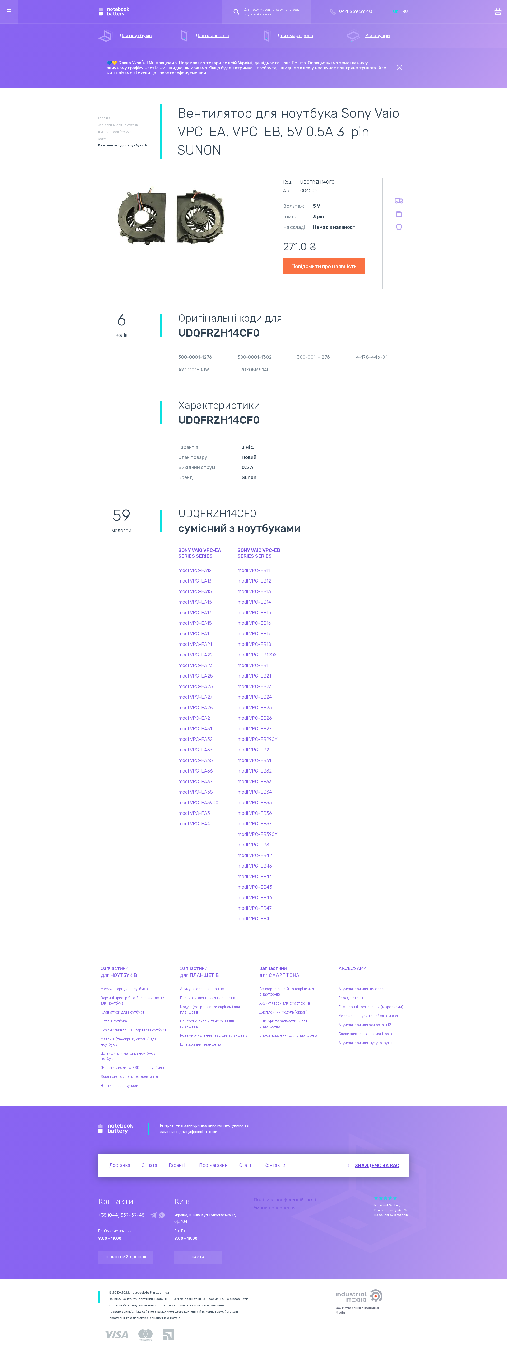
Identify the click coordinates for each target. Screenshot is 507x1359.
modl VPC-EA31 (195, 729)
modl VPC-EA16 (195, 602)
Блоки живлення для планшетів (207, 998)
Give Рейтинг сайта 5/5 (395, 1198)
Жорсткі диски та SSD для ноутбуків (132, 1068)
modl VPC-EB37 (254, 824)
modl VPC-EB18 (254, 644)
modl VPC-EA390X (198, 803)
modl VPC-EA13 (195, 581)
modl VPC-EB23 (254, 686)
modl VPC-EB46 (254, 898)
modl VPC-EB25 (254, 708)
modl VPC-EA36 (195, 771)
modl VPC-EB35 (254, 803)
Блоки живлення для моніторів (365, 1034)
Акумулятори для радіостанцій (365, 1025)
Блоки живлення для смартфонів (288, 1035)
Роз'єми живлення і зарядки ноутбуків (134, 1030)
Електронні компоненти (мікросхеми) (371, 1007)
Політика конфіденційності (284, 1200)
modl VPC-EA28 (195, 708)
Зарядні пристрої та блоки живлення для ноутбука (133, 1001)
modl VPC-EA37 (195, 781)
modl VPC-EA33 (195, 750)
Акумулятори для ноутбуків (124, 989)
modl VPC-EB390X (257, 834)
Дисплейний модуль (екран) (283, 1012)
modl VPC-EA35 (195, 760)
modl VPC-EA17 (194, 612)
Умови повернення (274, 1208)
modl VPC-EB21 (254, 676)
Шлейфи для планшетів (200, 1044)
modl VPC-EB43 (254, 866)
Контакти (274, 1165)
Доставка (119, 1165)
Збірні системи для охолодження (129, 1076)
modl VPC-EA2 (194, 718)
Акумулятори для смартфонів (284, 1003)
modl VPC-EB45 (254, 887)
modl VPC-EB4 (253, 919)
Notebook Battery (115, 1129)
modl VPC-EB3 (253, 845)
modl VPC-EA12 (195, 570)
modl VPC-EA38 (195, 792)
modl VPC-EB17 (254, 634)
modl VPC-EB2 (253, 750)
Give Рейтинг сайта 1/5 (376, 1198)
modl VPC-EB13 (254, 591)
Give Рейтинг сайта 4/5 (390, 1198)
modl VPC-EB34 (254, 792)
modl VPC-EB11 (253, 570)
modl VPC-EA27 (195, 697)
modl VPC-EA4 (194, 824)
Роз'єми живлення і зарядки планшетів (213, 1035)
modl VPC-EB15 (254, 612)
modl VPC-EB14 (254, 602)
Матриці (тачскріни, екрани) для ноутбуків (129, 1042)
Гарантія (178, 1165)
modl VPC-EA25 (195, 676)
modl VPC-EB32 (254, 771)
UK (395, 11)
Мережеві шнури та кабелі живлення (371, 1016)
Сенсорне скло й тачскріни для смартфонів (286, 992)
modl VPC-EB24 (254, 697)
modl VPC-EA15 (195, 591)
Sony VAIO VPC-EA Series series (199, 553)
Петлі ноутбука (114, 1021)
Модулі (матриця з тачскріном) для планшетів (210, 1010)
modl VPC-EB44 (254, 876)
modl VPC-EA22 (195, 655)
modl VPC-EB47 (254, 908)
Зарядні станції (351, 998)
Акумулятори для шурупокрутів (365, 1043)
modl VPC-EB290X (257, 739)
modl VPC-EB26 (254, 718)
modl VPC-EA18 (195, 623)
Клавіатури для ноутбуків (123, 1012)
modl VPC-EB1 (252, 665)
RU (405, 11)
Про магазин (213, 1165)
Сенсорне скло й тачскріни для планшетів (207, 1024)
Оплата (149, 1165)
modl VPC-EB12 (254, 581)
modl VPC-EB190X (257, 655)
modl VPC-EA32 (195, 739)
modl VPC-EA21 (195, 644)
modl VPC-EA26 (195, 686)
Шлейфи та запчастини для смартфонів (283, 1024)
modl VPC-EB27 (254, 729)
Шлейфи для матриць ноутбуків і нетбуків (129, 1056)
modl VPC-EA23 (195, 665)
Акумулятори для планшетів (204, 989)
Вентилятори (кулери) (120, 1085)
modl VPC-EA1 (193, 634)
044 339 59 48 (355, 11)
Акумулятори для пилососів (363, 989)
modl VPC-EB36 (254, 813)
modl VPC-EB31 (254, 760)
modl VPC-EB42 (254, 855)
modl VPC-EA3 (194, 813)
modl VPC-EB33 (254, 781)
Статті (246, 1165)
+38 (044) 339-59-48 (121, 1215)
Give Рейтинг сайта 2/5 (380, 1198)
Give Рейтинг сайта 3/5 (385, 1198)
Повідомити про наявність (324, 266)
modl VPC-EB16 (254, 623)
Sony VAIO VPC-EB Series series (258, 553)
